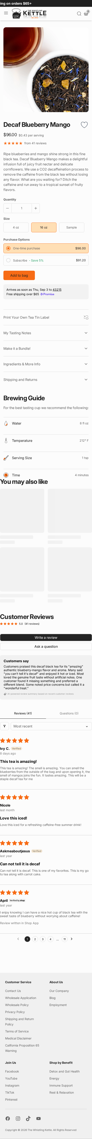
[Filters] (4, 726)
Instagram (12, 1085)
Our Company (59, 991)
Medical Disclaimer (18, 1038)
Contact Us (13, 991)
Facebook (12, 1071)
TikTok (9, 1092)
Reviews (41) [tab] (23, 713)
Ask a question (46, 646)
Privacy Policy (15, 1012)
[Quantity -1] (8, 208)
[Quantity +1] (35, 208)
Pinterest (11, 1099)
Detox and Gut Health (64, 1071)
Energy (54, 1078)
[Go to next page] (72, 939)
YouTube (11, 1078)
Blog (52, 998)
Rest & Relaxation (61, 1092)
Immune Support (61, 1085)
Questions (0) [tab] (69, 713)
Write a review (46, 637)
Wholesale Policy (17, 1005)
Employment (58, 1005)
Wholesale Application (20, 998)
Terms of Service (17, 1031)
